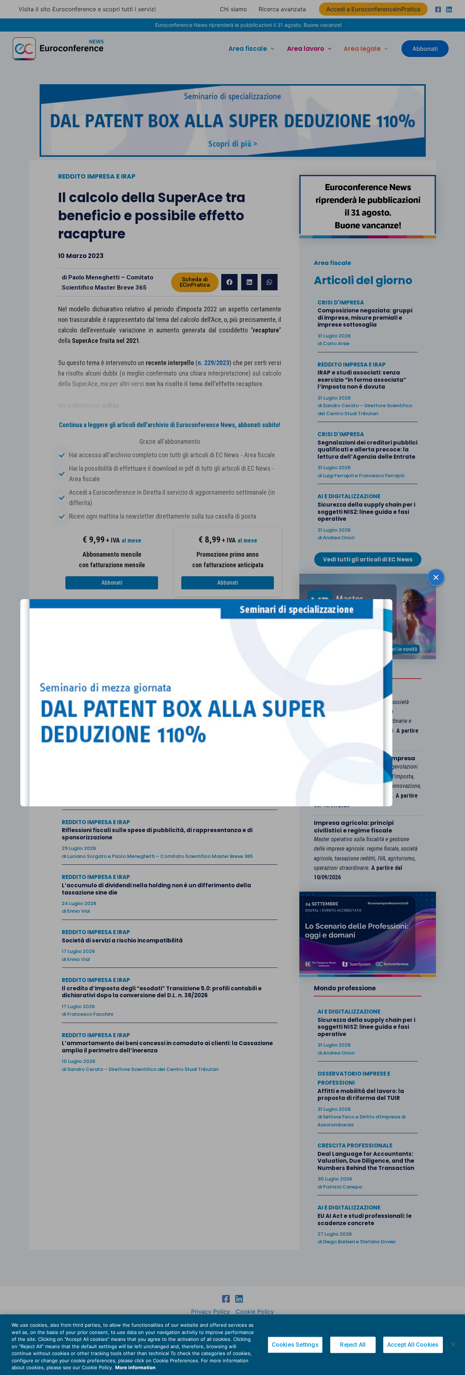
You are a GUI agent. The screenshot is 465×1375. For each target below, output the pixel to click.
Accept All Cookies (413, 1344)
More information (135, 1367)
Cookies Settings (295, 1344)
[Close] (453, 1344)
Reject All (352, 1344)
